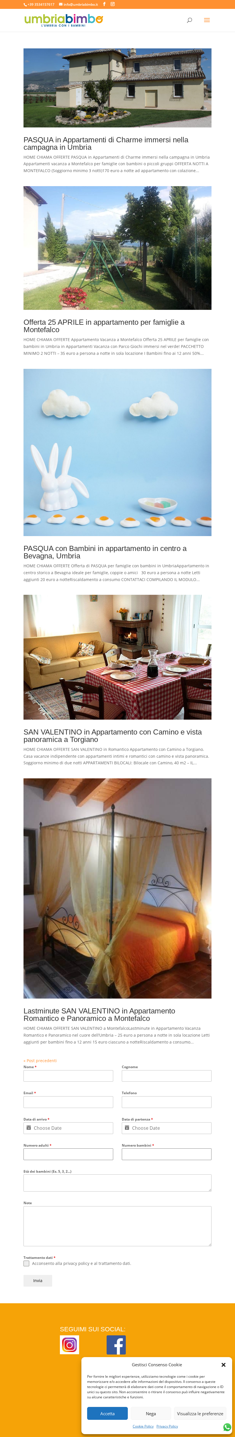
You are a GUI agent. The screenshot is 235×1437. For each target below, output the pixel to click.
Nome (30, 1066)
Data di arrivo (36, 1119)
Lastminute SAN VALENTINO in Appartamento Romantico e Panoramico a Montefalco (99, 1015)
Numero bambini (138, 1145)
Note (27, 1202)
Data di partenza (137, 1119)
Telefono (129, 1092)
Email (29, 1092)
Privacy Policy (167, 1426)
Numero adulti (37, 1145)
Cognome (130, 1066)
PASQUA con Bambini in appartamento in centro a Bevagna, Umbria (105, 552)
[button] (223, 1365)
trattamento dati (114, 1263)
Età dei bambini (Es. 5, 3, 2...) (47, 1171)
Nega (151, 1413)
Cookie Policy (143, 1426)
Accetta (107, 1413)
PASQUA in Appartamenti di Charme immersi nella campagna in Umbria (105, 143)
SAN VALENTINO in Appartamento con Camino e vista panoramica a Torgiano (112, 736)
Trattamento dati (39, 1257)
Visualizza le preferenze (200, 1413)
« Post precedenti (40, 1060)
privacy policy (76, 1263)
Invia (37, 1280)
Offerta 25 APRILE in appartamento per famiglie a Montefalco (104, 326)
